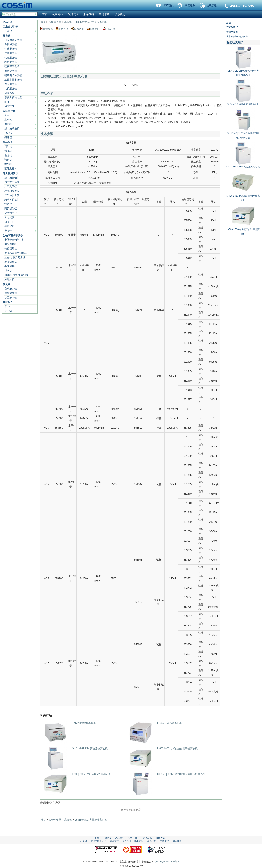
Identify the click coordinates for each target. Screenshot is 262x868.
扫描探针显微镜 (13, 39)
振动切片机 (10, 266)
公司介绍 (57, 14)
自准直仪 (9, 221)
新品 (228, 22)
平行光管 (9, 226)
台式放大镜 (10, 288)
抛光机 (8, 164)
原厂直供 (169, 5)
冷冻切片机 (10, 261)
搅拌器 (8, 137)
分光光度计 (10, 217)
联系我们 (239, 6)
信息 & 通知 (134, 838)
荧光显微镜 (10, 57)
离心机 (8, 124)
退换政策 (160, 838)
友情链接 (164, 841)
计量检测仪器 (10, 173)
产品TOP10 (232, 27)
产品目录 (8, 22)
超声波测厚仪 (11, 182)
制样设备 (8, 142)
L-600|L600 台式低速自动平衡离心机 (177, 748)
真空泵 (8, 119)
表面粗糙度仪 (11, 190)
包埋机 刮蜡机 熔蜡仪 (16, 275)
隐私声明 (139, 841)
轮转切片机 (10, 248)
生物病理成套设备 (13, 235)
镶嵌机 (8, 150)
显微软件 (9, 106)
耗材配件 (8, 302)
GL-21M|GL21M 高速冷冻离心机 (90, 748)
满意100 (126, 841)
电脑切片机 (10, 244)
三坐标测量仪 (11, 195)
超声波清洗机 (11, 128)
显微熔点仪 (10, 213)
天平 (6, 115)
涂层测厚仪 (10, 186)
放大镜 (6, 284)
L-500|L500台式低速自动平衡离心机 (91, 774)
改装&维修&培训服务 (237, 36)
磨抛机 (8, 155)
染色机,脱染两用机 (14, 257)
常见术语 (104, 14)
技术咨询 (79, 28)
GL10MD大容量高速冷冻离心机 (243, 104)
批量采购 (48, 28)
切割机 (8, 146)
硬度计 (8, 230)
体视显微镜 (10, 48)
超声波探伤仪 (11, 177)
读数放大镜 (10, 293)
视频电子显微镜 (13, 75)
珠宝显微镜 (10, 84)
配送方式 (63, 28)
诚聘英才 (114, 841)
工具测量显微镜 (13, 79)
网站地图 (177, 841)
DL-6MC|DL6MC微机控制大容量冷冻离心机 (181, 774)
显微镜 (6, 35)
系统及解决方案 (13, 97)
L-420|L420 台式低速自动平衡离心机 (243, 198)
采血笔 (8, 310)
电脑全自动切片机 (14, 239)
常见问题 (147, 838)
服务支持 (88, 14)
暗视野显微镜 (11, 66)
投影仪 (8, 204)
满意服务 (190, 5)
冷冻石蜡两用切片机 (15, 253)
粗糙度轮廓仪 (11, 199)
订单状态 (107, 838)
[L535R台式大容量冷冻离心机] (59, 70)
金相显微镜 (10, 44)
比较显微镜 (10, 88)
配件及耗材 (10, 168)
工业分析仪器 (10, 26)
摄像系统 (9, 93)
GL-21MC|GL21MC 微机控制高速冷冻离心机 (243, 135)
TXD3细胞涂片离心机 (84, 722)
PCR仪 (8, 133)
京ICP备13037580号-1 (167, 861)
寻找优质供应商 (98, 841)
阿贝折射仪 (10, 208)
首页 (45, 14)
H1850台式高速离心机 (169, 722)
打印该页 (110, 28)
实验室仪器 (9, 111)
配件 (6, 101)
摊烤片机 (9, 279)
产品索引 (119, 838)
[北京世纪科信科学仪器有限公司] (18, 5)
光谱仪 (8, 30)
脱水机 (8, 270)
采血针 (8, 306)
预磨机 (8, 159)
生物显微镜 (10, 53)
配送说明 (73, 14)
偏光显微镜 (10, 70)
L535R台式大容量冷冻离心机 (91, 22)
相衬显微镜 (10, 62)
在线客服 (212, 5)
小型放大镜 (10, 297)
